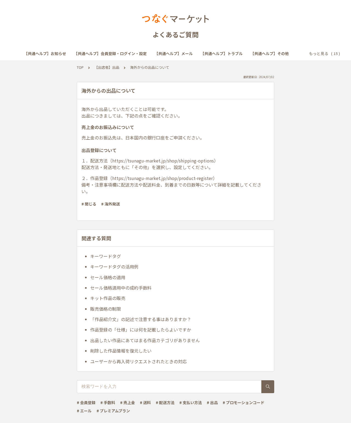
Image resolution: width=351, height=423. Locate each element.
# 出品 (212, 402)
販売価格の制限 (105, 308)
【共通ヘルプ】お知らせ (45, 53)
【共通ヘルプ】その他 (269, 53)
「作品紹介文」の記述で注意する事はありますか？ (140, 319)
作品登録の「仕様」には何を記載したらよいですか (140, 329)
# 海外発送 (110, 204)
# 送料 (145, 402)
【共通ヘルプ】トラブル (221, 53)
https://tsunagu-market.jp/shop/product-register (162, 178)
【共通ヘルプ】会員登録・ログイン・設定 (110, 53)
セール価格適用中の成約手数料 (121, 287)
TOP (80, 67)
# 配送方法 (165, 402)
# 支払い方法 (190, 402)
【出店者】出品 (106, 67)
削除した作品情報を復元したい (121, 350)
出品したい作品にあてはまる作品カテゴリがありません (145, 340)
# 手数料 (107, 402)
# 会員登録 (86, 402)
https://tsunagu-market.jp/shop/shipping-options (163, 160)
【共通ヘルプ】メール (173, 53)
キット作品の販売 (107, 298)
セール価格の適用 (107, 277)
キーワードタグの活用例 (114, 266)
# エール (84, 410)
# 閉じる (88, 204)
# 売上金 (127, 402)
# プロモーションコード (243, 402)
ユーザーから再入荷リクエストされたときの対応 (138, 361)
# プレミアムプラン (113, 410)
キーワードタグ (105, 256)
